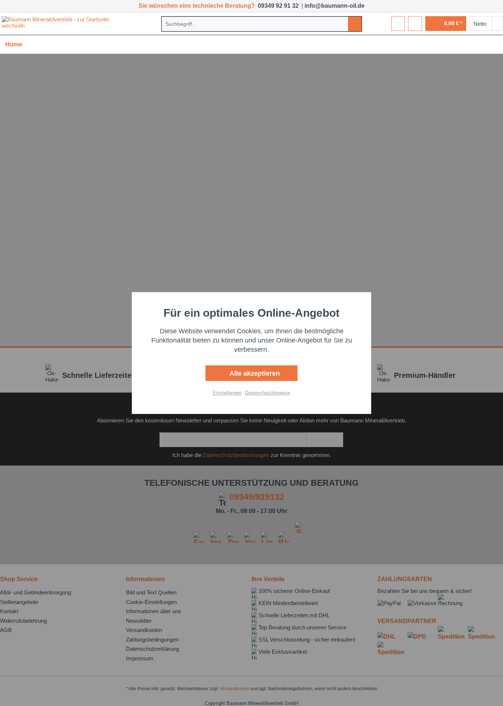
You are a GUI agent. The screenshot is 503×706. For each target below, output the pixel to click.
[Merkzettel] (398, 23)
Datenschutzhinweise (267, 393)
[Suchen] (355, 24)
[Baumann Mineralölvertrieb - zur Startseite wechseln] (63, 23)
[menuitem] (261, 24)
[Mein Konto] (415, 23)
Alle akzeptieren (254, 373)
